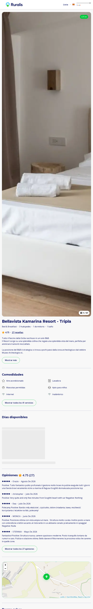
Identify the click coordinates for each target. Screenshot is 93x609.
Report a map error (84, 597)
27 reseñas (17, 332)
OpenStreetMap (72, 597)
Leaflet (62, 597)
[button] (49, 583)
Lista (65, 4)
